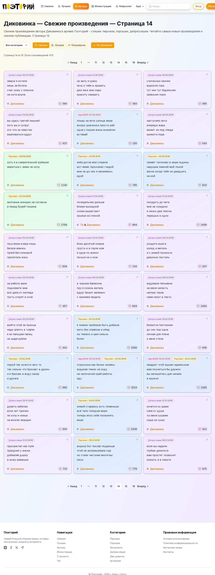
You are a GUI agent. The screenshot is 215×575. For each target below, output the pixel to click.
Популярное (78, 45)
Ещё (138, 6)
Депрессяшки (21, 75)
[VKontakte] (5, 547)
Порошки (115, 543)
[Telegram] (22, 547)
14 (118, 62)
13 (111, 62)
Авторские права (172, 547)
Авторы (82, 6)
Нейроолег (125, 6)
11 (96, 62)
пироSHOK (89, 115)
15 (126, 62)
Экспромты (116, 547)
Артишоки (115, 560)
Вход (198, 6)
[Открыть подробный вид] (67, 74)
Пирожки (115, 538)
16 (134, 62)
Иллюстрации (103, 6)
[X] (16, 547)
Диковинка (17, 103)
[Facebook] (11, 547)
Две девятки (117, 556)
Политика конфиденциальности (180, 543)
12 (103, 62)
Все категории (14, 45)
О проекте (63, 556)
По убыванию (104, 45)
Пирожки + (19, 156)
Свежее (49, 6)
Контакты (168, 552)
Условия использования (176, 538)
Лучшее (66, 6)
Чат (59, 560)
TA (82, 224)
